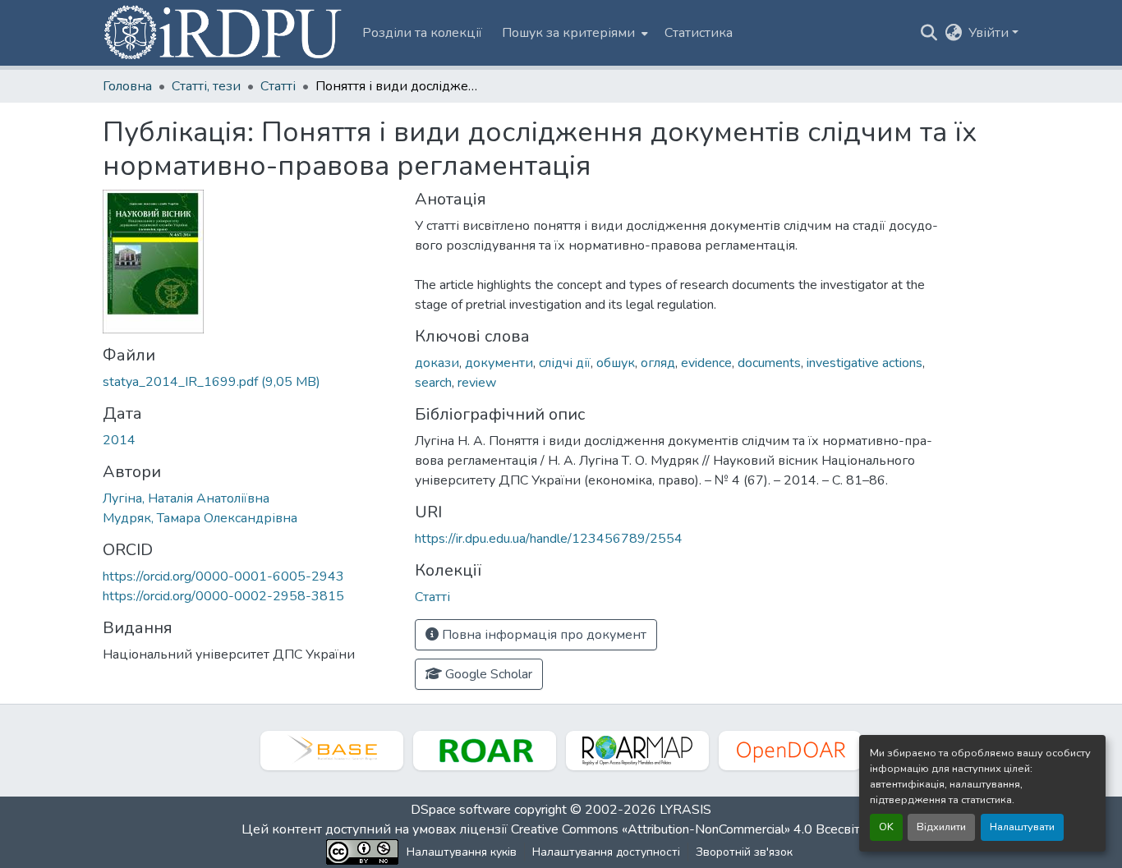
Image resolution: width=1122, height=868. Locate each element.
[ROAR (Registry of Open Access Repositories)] (484, 750)
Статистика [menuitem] (698, 33)
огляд (658, 363)
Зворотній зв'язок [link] (744, 852)
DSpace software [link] (461, 810)
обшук (615, 363)
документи (499, 363)
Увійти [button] (990, 33)
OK (886, 827)
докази (437, 363)
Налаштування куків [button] (462, 852)
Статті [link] (278, 86)
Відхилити (941, 827)
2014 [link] (119, 440)
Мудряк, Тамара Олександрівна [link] (200, 518)
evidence (706, 363)
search (433, 383)
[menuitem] (573, 33)
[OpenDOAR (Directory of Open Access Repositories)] (790, 750)
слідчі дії (565, 363)
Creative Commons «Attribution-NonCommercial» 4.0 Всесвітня (694, 829)
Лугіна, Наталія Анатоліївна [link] (186, 498)
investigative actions (864, 363)
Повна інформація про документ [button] (542, 635)
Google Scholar (487, 674)
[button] (224, 33)
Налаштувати (1022, 827)
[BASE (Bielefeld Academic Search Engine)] (331, 750)
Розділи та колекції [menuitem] (422, 33)
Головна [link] (127, 86)
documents (769, 363)
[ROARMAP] (637, 750)
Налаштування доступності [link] (606, 852)
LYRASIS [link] (685, 810)
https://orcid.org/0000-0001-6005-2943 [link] (223, 576)
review (477, 383)
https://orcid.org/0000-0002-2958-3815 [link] (223, 596)
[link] (249, 382)
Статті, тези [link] (206, 86)
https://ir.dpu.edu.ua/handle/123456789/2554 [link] (549, 539)
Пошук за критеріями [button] (568, 33)
